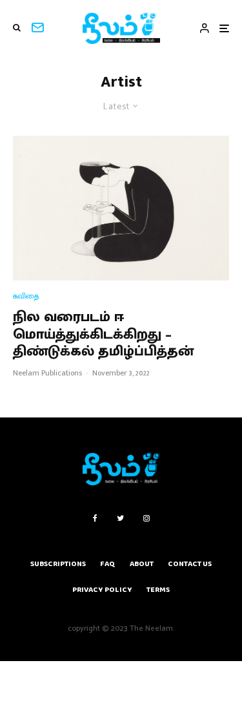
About (142, 564)
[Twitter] (120, 518)
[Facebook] (95, 518)
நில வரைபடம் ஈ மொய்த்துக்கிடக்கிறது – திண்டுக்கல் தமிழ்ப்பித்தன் (103, 334)
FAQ (108, 564)
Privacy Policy (102, 590)
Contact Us (190, 564)
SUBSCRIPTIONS (58, 564)
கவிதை (26, 296)
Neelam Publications (47, 372)
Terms (158, 590)
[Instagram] (146, 518)
